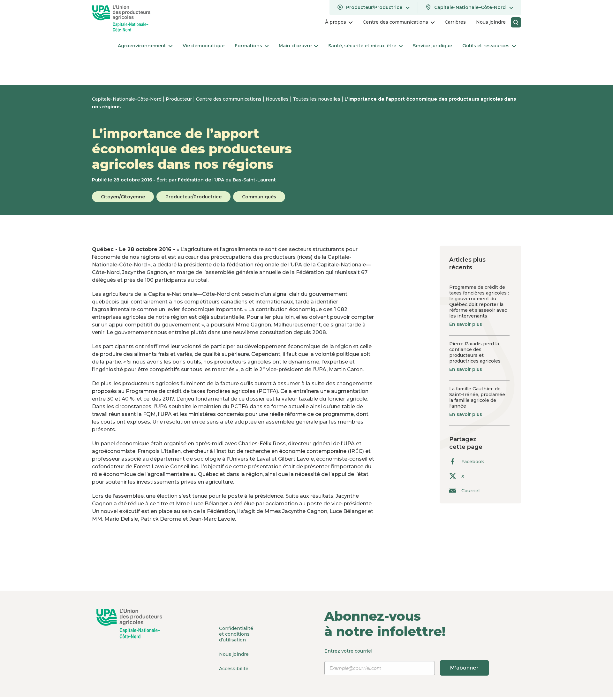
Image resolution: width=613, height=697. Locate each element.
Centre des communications (229, 99)
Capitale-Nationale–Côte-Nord (127, 99)
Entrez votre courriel (401, 659)
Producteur (179, 99)
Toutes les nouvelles (317, 99)
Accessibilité (233, 668)
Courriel (470, 490)
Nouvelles (278, 99)
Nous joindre (234, 654)
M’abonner (464, 668)
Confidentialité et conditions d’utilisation (236, 634)
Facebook (472, 461)
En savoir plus (465, 324)
